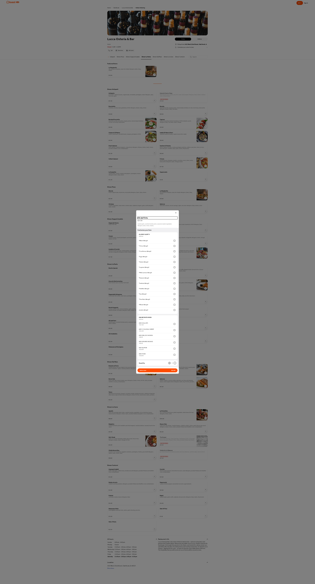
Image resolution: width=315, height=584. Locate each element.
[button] (157, 370)
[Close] (176, 212)
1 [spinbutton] (172, 363)
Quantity (142, 363)
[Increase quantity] (175, 363)
